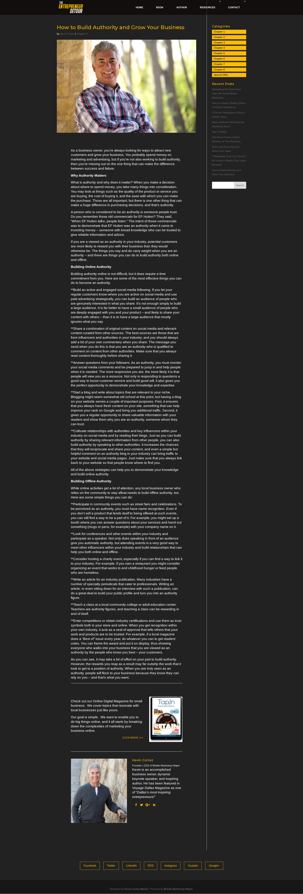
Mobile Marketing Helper (178, 889)
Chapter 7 (219, 64)
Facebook (90, 865)
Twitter (111, 865)
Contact (234, 7)
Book (159, 7)
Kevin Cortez (67, 33)
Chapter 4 (219, 47)
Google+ (214, 865)
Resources (207, 7)
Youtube (193, 865)
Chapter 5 (219, 53)
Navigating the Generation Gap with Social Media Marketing (226, 93)
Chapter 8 (81, 33)
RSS (151, 865)
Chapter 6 (219, 58)
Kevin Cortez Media (136, 889)
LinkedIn (131, 865)
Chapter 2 (219, 37)
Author (181, 7)
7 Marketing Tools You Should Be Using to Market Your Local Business (229, 160)
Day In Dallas (219, 131)
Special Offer (221, 74)
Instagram (170, 865)
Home (139, 7)
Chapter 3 (219, 42)
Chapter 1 (219, 31)
